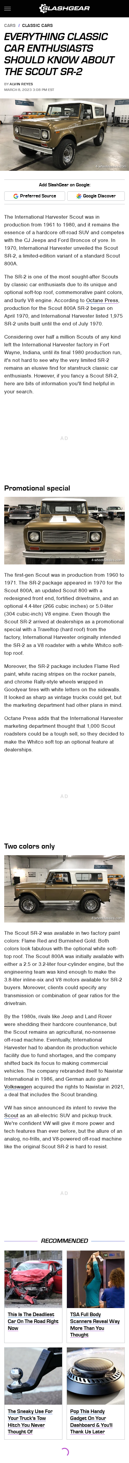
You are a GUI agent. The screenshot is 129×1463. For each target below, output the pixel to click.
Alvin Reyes (21, 84)
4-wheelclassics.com (111, 166)
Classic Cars (37, 26)
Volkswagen (18, 1086)
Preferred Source (38, 196)
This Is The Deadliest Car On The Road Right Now (33, 1321)
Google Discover (99, 196)
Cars (10, 26)
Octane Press (102, 300)
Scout (11, 1115)
